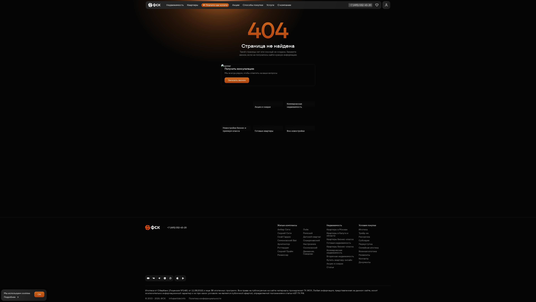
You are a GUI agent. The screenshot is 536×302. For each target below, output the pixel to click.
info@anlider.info (177, 298)
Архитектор (283, 244)
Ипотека (363, 229)
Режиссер (282, 255)
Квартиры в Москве (337, 229)
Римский (308, 233)
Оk (39, 294)
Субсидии (364, 240)
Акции (235, 5)
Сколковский (310, 247)
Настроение (309, 244)
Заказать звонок (237, 80)
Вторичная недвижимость (340, 256)
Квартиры (192, 5)
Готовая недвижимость (339, 243)
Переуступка (365, 244)
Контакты (363, 258)
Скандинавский (311, 240)
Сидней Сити (284, 233)
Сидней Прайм (285, 251)
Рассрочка (364, 236)
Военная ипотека (368, 251)
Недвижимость (175, 5)
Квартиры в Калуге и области (337, 234)
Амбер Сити (283, 229)
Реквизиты (364, 255)
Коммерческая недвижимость (334, 251)
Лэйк (305, 229)
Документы (365, 262)
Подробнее (9, 297)
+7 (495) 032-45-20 (177, 227)
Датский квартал (312, 236)
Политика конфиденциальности (205, 298)
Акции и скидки (335, 263)
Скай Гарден (284, 236)
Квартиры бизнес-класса (340, 239)
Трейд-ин (364, 233)
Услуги (270, 5)
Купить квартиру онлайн (339, 260)
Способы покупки (253, 5)
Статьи (330, 267)
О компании (284, 5)
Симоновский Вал (287, 240)
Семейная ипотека (369, 247)
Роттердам (283, 247)
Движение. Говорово (308, 252)
